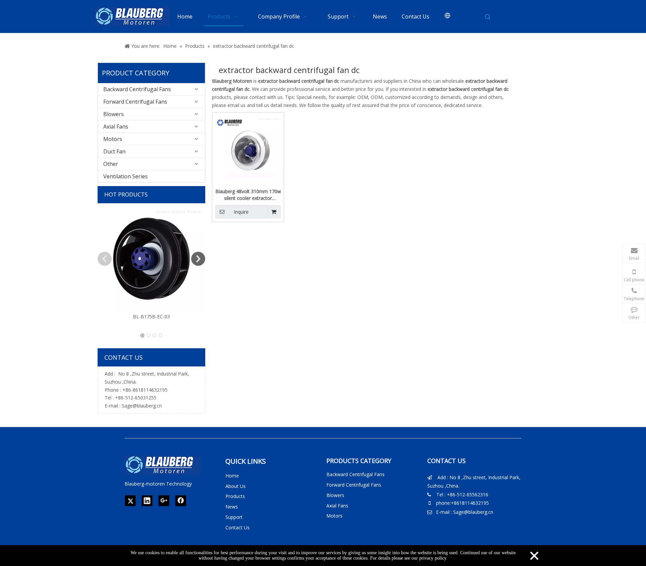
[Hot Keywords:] (487, 17)
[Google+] (163, 500)
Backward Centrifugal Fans (137, 89)
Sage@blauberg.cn (142, 405)
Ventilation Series (125, 176)
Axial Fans (115, 126)
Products (235, 496)
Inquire (241, 212)
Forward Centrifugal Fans (135, 101)
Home (232, 475)
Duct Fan (114, 151)
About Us (235, 486)
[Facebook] (180, 500)
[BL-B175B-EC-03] (151, 259)
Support (234, 517)
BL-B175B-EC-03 (151, 316)
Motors (112, 139)
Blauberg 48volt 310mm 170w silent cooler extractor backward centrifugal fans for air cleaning (248, 195)
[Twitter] (130, 500)
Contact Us (237, 527)
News (231, 506)
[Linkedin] (147, 500)
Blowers (113, 114)
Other (110, 164)
